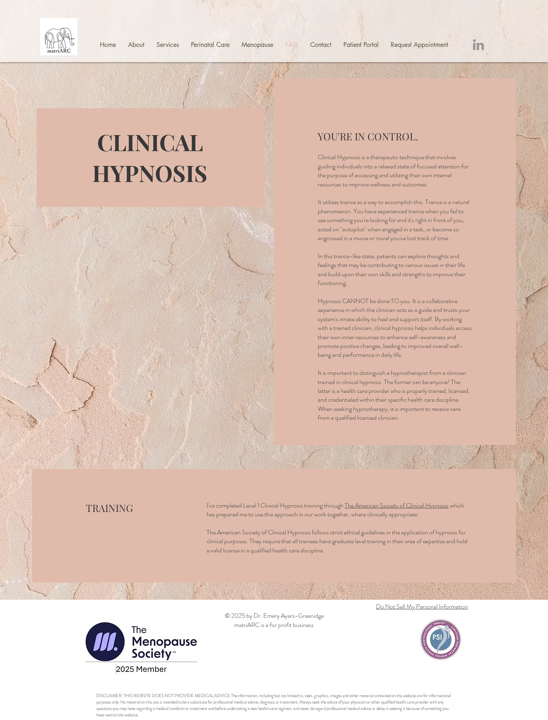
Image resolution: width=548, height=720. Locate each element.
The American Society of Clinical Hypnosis (397, 505)
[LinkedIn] (478, 45)
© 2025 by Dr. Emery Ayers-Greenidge (274, 615)
